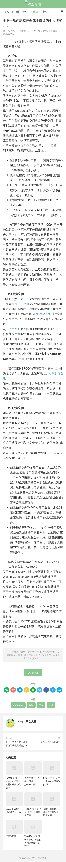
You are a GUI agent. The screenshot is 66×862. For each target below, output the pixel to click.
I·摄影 (6, 11)
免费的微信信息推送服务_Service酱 (32, 781)
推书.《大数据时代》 (50, 741)
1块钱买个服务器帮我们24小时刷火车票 (32, 812)
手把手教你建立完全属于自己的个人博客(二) (41, 656)
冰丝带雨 (33, 4)
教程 (31, 704)
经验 (51, 704)
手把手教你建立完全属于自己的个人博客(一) (16, 743)
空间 (41, 704)
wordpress (18, 704)
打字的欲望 (11, 836)
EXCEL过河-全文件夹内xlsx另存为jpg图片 (51, 781)
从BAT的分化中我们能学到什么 (13, 810)
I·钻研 (34, 11)
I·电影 (44, 11)
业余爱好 (42, 30)
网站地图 (42, 857)
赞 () (33, 672)
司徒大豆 (31, 721)
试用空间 (14, 329)
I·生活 (15, 11)
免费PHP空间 (21, 304)
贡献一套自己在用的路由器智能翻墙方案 (51, 812)
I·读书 (25, 11)
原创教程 (53, 30)
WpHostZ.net (41, 314)
